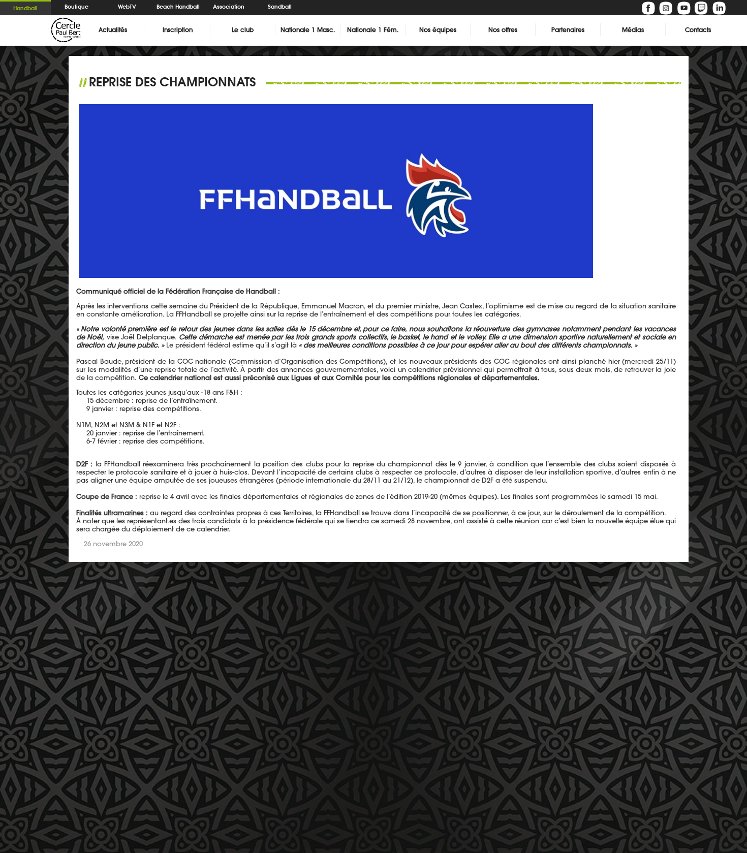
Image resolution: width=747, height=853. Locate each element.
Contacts (698, 30)
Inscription (178, 30)
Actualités (113, 30)
